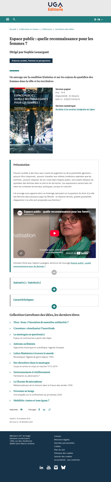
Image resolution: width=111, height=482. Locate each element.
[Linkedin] (41, 468)
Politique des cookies (63, 453)
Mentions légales (62, 439)
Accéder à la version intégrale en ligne (75, 109)
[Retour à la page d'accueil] (55, 6)
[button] (14, 19)
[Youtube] (49, 468)
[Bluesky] (63, 468)
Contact (57, 436)
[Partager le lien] (49, 409)
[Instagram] (56, 468)
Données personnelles (64, 443)
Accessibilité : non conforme (67, 460)
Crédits (57, 446)
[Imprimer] (21, 409)
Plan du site (59, 449)
